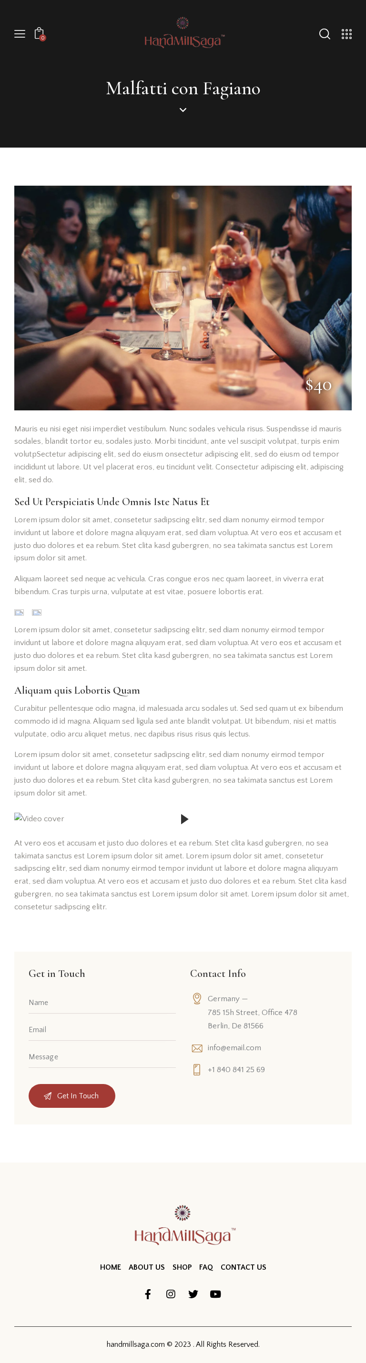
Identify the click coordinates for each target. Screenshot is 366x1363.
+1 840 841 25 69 (236, 1069)
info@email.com (234, 1048)
